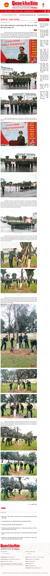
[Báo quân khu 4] (10, 546)
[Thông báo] (48, 11)
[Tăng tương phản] (35, 22)
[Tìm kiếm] (45, 11)
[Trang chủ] (6, 4)
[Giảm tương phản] (36, 22)
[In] (34, 22)
